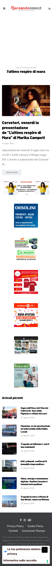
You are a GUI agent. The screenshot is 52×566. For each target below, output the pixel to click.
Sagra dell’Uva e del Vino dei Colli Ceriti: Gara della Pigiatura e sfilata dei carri (34, 411)
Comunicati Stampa (33, 531)
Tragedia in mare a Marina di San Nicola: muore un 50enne (35, 498)
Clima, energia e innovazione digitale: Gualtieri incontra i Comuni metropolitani (34, 481)
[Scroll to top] (45, 550)
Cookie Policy (35, 526)
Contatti (13, 531)
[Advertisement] (26, 39)
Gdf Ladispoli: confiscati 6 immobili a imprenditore (34, 462)
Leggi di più (11, 172)
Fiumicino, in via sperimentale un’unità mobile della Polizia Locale (35, 429)
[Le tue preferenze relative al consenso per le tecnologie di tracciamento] (47, 561)
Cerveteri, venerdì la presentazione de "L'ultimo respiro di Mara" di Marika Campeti (23, 130)
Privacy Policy (15, 526)
